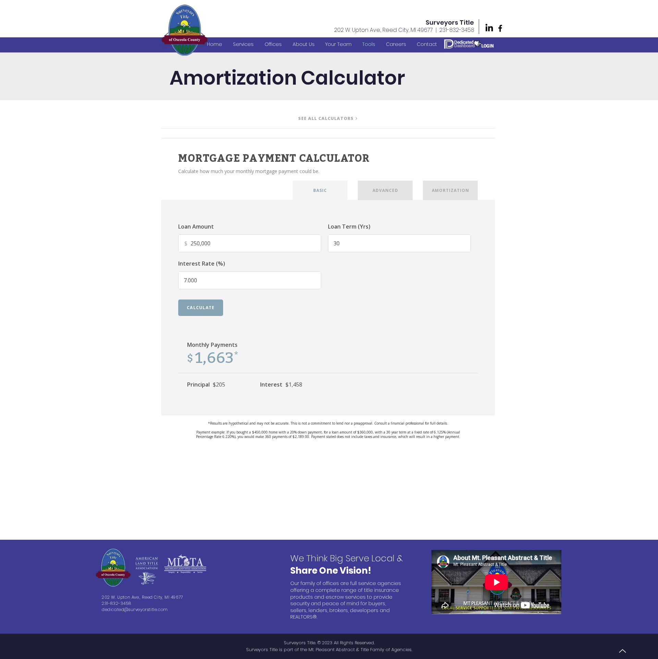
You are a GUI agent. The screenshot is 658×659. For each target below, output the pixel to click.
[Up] (622, 651)
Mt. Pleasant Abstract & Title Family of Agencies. (360, 649)
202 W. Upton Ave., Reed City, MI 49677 (383, 30)
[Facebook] (500, 28)
